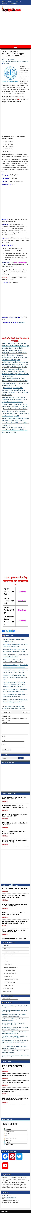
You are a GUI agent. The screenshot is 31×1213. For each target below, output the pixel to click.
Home (3, 1)
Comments (6, 63)
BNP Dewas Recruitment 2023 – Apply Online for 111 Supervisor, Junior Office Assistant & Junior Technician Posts (14, 684)
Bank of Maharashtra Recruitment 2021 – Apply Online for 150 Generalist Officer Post (15, 54)
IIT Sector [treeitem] (6, 958)
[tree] (15, 969)
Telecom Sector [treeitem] (8, 949)
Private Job (25, 61)
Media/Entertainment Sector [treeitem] (11, 952)
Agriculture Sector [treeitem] (8, 991)
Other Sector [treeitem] (7, 946)
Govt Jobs (18, 61)
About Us (10, 1)
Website (4, 745)
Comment (4, 722)
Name (4, 736)
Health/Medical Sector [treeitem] (9, 970)
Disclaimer (4, 3)
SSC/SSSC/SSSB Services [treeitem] (11, 979)
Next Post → (26, 712)
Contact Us (18, 1)
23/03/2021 (12, 60)
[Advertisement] (15, 28)
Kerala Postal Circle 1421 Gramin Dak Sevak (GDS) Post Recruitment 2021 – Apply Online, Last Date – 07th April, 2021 (15, 346)
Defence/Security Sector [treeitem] (10, 973)
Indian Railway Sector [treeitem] (9, 955)
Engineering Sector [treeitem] (9, 985)
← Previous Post (6, 712)
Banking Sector (12, 61)
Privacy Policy (13, 3)
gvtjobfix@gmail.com (10, 1197)
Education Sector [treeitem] (8, 988)
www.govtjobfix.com (11, 1198)
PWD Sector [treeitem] (7, 961)
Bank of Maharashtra (10, 706)
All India (5, 61)
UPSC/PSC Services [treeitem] (9, 982)
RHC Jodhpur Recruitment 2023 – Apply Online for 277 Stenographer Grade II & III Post (15, 677)
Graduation (14, 708)
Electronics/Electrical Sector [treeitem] (11, 967)
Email (3, 740)
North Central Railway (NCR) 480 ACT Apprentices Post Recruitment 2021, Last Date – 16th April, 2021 (14, 430)
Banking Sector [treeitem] (8, 976)
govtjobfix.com (8, 636)
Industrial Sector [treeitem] (8, 964)
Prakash (5, 60)
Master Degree (21, 708)
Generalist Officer (6, 708)
